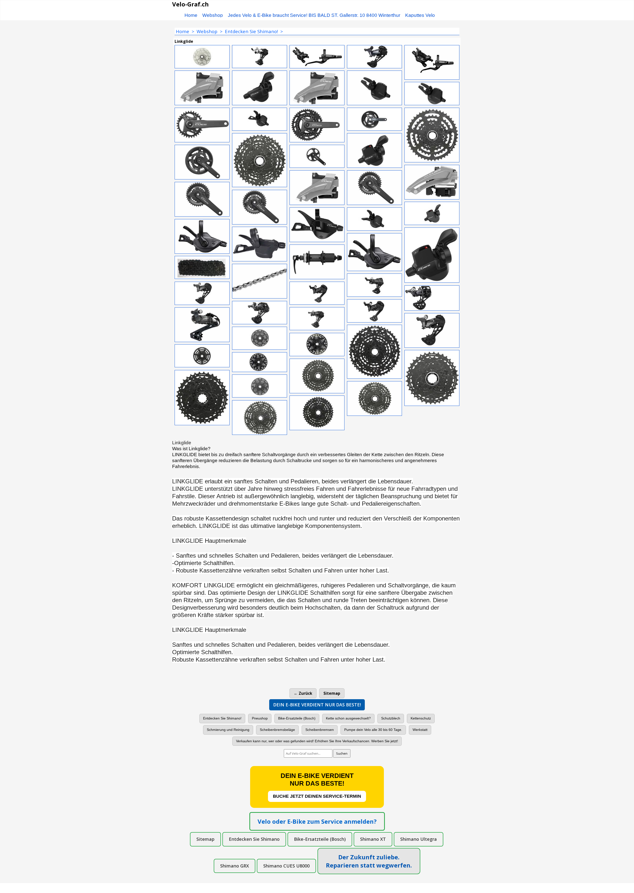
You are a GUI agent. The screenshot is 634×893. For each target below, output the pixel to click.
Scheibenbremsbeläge (277, 730)
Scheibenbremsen (319, 730)
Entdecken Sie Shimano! (222, 718)
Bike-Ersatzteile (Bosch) (297, 718)
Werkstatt (420, 730)
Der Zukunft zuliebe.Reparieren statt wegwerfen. (369, 861)
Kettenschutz (421, 718)
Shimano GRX (234, 866)
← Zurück (303, 693)
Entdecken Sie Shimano (254, 839)
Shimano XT (373, 839)
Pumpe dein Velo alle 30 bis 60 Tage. (373, 730)
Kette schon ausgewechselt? (348, 718)
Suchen (341, 753)
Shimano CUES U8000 (286, 866)
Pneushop (260, 718)
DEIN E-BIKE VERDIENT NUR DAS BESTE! (317, 705)
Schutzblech (390, 718)
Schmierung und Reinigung (228, 730)
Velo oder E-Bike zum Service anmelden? (317, 821)
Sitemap (331, 693)
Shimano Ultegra (418, 839)
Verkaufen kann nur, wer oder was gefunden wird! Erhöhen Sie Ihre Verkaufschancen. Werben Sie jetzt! (317, 741)
